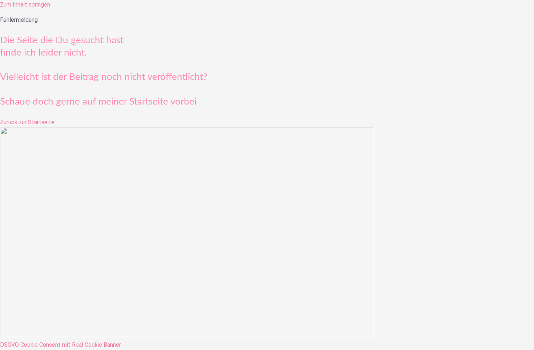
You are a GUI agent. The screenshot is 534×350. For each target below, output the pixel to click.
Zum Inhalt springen (25, 4)
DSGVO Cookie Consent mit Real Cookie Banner (60, 344)
